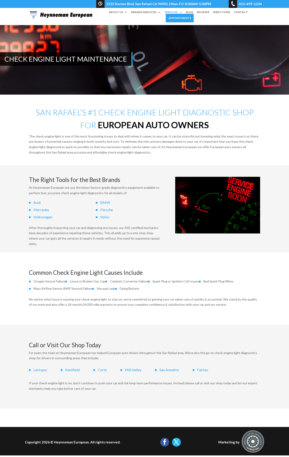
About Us (116, 12)
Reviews (203, 12)
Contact (241, 12)
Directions (221, 12)
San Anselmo (169, 370)
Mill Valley (133, 370)
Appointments (179, 18)
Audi (37, 202)
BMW (105, 202)
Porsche (106, 210)
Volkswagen (42, 217)
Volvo (104, 217)
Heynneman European (71, 442)
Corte (102, 370)
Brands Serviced (143, 12)
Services (171, 12)
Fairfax (202, 370)
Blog (189, 12)
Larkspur (40, 370)
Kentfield (72, 370)
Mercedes (41, 210)
